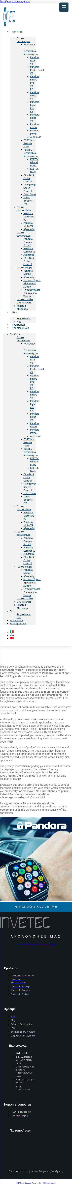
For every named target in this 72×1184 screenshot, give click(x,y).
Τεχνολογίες (24, 614)
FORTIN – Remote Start (28, 143)
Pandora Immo (34, 132)
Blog (14, 312)
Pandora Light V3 (34, 118)
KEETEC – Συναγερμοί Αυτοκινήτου (30, 153)
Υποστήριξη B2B (20, 327)
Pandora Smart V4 (34, 95)
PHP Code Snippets (23, 1183)
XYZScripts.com (49, 1183)
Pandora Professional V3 (37, 70)
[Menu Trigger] (63, 7)
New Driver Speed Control (29, 188)
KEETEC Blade (34, 170)
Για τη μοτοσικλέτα (24, 208)
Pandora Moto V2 (28, 224)
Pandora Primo (34, 126)
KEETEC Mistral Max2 (34, 162)
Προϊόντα (17, 31)
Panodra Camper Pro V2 (28, 242)
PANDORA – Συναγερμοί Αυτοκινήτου (30, 49)
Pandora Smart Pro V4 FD (34, 83)
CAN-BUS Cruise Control (28, 178)
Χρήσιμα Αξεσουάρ (22, 307)
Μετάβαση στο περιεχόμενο (15, 1)
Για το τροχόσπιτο (23, 234)
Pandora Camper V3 (29, 250)
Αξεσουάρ (35, 136)
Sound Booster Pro (27, 200)
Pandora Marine (28, 272)
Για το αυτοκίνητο (23, 40)
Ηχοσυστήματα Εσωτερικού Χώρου (32, 293)
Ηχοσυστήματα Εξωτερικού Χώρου (32, 283)
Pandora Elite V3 (34, 60)
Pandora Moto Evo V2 (28, 216)
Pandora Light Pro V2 (34, 106)
